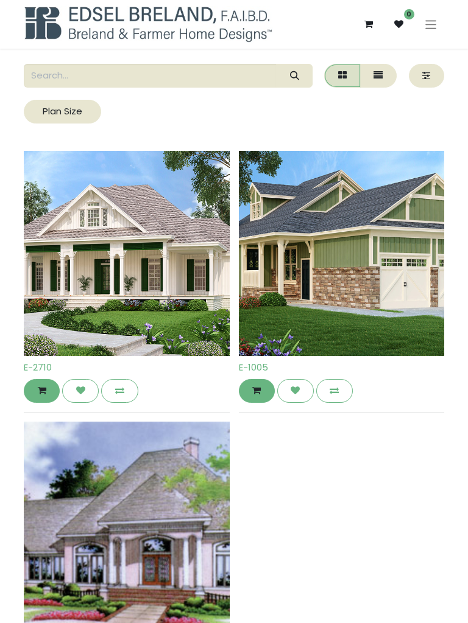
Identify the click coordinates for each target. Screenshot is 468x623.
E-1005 (253, 367)
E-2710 (38, 367)
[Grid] (342, 76)
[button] (42, 391)
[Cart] (368, 24)
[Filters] (426, 76)
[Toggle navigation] (431, 24)
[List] (378, 76)
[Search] (294, 76)
